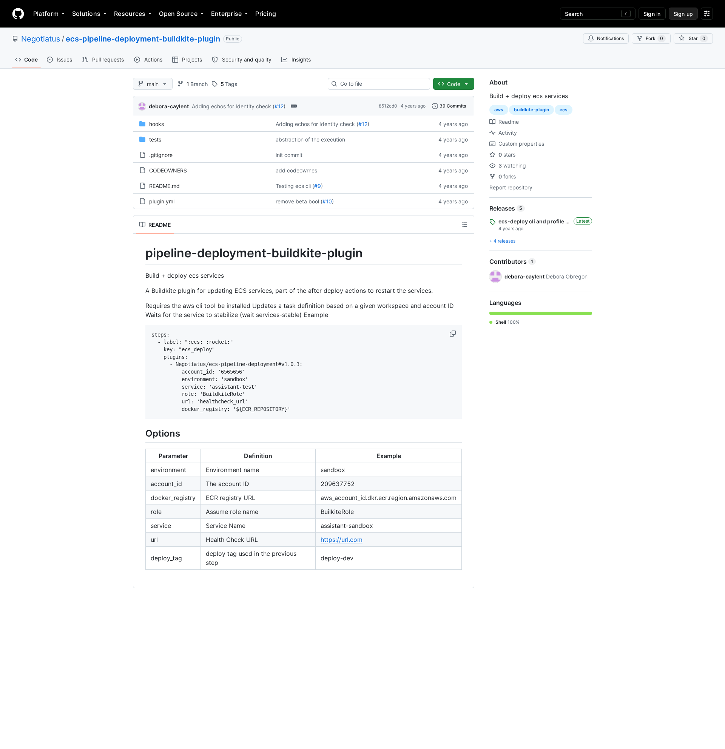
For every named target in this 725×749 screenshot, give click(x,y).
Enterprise (226, 13)
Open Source (178, 13)
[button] (453, 333)
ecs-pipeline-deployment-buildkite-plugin (143, 38)
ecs (564, 109)
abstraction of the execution (310, 139)
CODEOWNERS (168, 170)
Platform (46, 13)
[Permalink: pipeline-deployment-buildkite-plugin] (140, 253)
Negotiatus (40, 38)
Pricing (265, 13)
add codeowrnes (296, 170)
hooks (156, 124)
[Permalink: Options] (140, 433)
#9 (317, 186)
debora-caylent (169, 106)
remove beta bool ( (299, 201)
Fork (654, 38)
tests (155, 139)
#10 (327, 201)
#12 (279, 106)
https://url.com (341, 539)
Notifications (610, 38)
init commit (289, 155)
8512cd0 (388, 106)
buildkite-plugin (531, 109)
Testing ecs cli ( (295, 186)
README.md (164, 186)
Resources (129, 13)
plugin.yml (161, 201)
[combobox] (382, 83)
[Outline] (464, 224)
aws (498, 109)
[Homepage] (18, 14)
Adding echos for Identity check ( (233, 106)
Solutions (86, 13)
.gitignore (161, 155)
